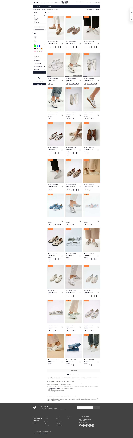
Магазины (46, 418)
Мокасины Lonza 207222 (89, 253)
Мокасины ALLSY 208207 (53, 325)
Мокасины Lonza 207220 (89, 78)
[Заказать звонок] (131, 16)
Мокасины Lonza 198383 (71, 253)
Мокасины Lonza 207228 (71, 78)
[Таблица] (99, 13)
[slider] (34, 29)
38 (35, 36)
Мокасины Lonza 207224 (71, 147)
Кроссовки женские (37, 418)
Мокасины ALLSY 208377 (89, 290)
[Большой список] (93, 13)
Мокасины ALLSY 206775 (53, 290)
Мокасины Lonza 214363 (89, 184)
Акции (69, 418)
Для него (49, 6)
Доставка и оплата (59, 425)
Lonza (36, 17)
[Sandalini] (36, 2)
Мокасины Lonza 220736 (53, 41)
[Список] (98, 13)
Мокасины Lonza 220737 (89, 147)
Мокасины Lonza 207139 (53, 184)
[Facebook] (80, 425)
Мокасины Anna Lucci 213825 (53, 253)
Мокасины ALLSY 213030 (71, 359)
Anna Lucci (37, 18)
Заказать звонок (79, 3)
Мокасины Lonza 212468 (71, 41)
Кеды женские (36, 420)
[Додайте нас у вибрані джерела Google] (92, 425)
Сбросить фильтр (39, 72)
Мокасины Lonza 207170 (89, 112)
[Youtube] (86, 425)
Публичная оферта (59, 421)
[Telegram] (89, 425)
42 (35, 41)
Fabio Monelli (46, 425)
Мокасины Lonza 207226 (53, 112)
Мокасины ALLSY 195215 (71, 290)
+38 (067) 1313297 (80, 1)
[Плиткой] (97, 13)
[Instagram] (83, 425)
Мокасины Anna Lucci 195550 (53, 218)
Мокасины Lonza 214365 (53, 78)
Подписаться (39, 84)
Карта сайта (35, 416)
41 (35, 40)
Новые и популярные (51, 12)
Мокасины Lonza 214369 (71, 184)
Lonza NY (37, 22)
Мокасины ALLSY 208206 (89, 325)
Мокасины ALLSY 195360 (89, 359)
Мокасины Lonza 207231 (89, 41)
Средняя (37, 56)
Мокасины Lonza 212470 (89, 218)
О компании (58, 423)
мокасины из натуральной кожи (55, 388)
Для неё (38, 6)
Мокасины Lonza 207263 (71, 218)
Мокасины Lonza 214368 (53, 147)
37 (35, 34)
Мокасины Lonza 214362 (71, 325)
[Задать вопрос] (131, 19)
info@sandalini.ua (84, 422)
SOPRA (36, 19)
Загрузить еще (74, 370)
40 (35, 38)
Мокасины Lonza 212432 (71, 112)
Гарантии (57, 418)
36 (35, 33)
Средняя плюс (38, 57)
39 (35, 37)
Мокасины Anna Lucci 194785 (53, 359)
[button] (131, 9)
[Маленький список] (91, 13)
